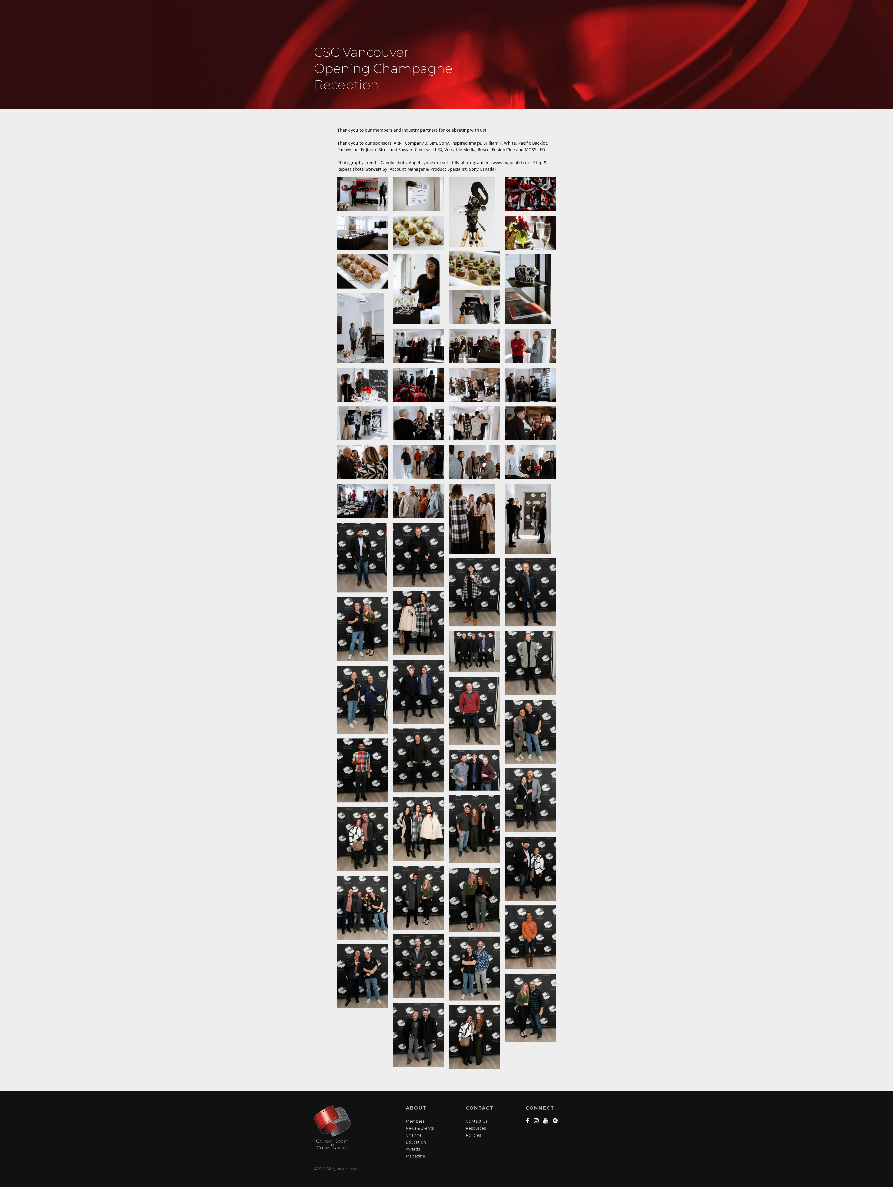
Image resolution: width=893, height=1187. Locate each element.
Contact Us (476, 1121)
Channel (414, 1135)
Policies (473, 1135)
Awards (413, 1149)
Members (415, 1121)
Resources (476, 1128)
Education (416, 1142)
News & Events (420, 1128)
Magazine (415, 1156)
